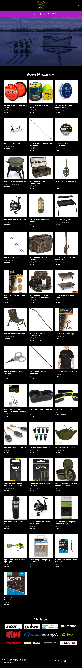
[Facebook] (55, 661)
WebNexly (5, 662)
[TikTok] (62, 661)
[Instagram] (58, 661)
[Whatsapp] (65, 661)
